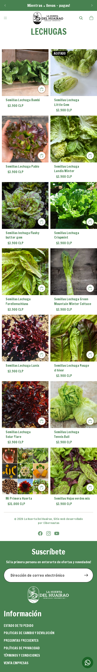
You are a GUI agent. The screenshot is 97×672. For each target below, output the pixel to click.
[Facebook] (40, 533)
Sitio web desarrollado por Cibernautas (60, 521)
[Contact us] (87, 662)
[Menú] (5, 18)
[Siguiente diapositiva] (92, 5)
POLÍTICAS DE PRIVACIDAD (22, 648)
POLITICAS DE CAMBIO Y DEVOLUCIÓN (29, 633)
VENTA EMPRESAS (16, 663)
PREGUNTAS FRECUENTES (21, 640)
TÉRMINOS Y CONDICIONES (22, 655)
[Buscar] (81, 18)
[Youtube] (57, 533)
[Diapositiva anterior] (5, 5)
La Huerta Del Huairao (38, 519)
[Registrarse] (86, 575)
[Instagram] (48, 533)
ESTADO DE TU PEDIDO (18, 625)
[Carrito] (91, 18)
